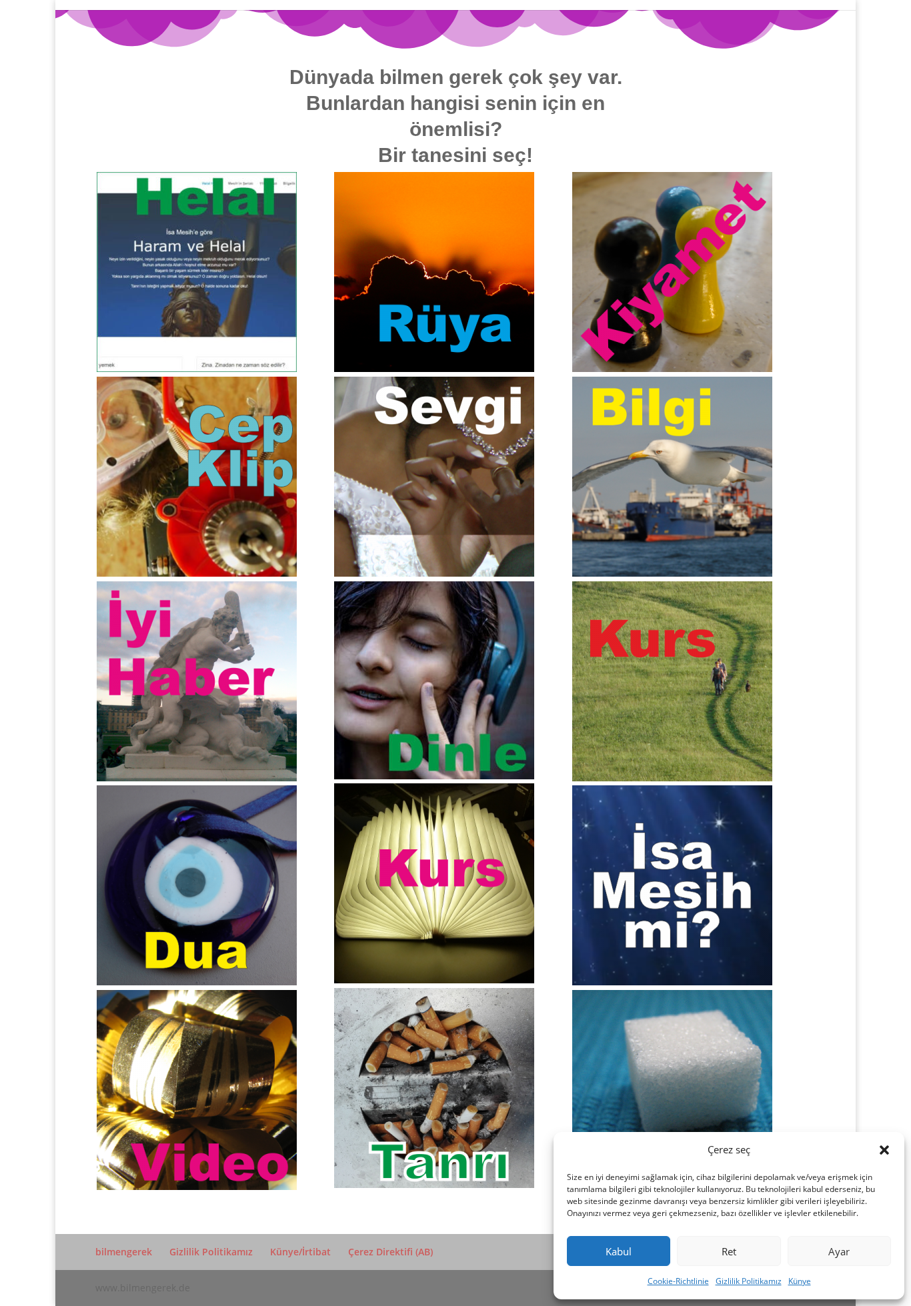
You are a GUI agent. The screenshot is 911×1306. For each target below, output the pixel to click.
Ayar (839, 1251)
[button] (884, 1150)
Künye (799, 1281)
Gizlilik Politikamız (749, 1281)
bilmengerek (123, 1251)
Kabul (619, 1251)
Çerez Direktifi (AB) (390, 1251)
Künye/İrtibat (300, 1251)
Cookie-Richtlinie (678, 1281)
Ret (729, 1251)
